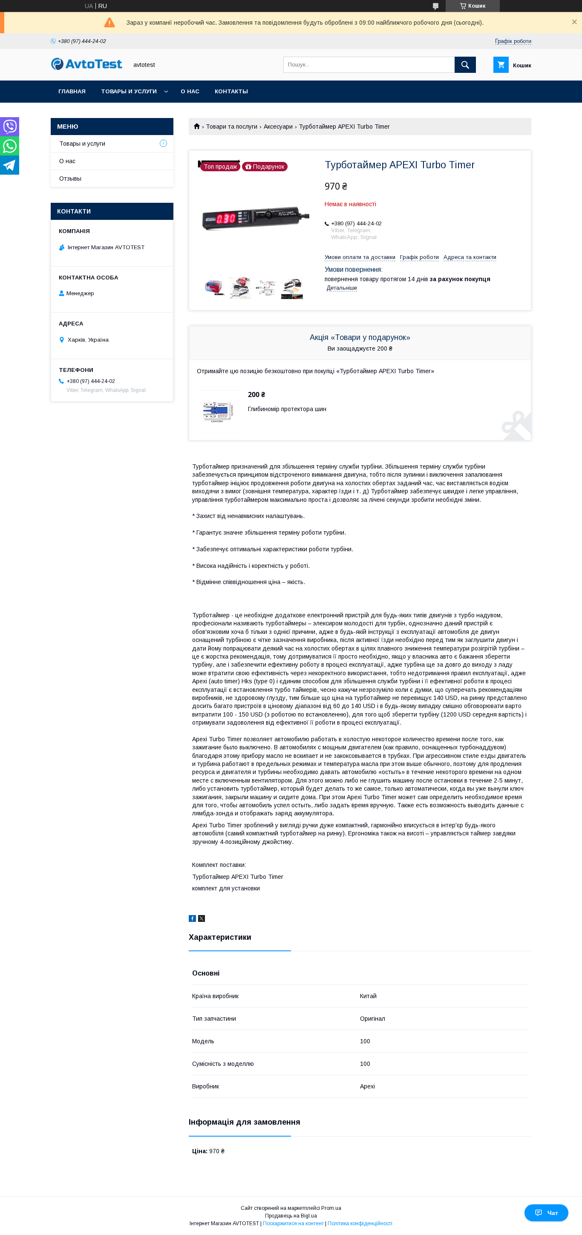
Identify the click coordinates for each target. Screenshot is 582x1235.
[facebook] (192, 919)
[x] (201, 919)
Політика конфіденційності (360, 1223)
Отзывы (70, 178)
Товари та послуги (231, 126)
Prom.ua (331, 1208)
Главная (72, 91)
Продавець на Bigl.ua (291, 1216)
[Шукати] (465, 65)
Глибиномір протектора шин (287, 409)
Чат (552, 1212)
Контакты (231, 91)
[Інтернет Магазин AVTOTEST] (87, 69)
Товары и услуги (129, 91)
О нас (190, 91)
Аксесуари (278, 126)
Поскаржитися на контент (293, 1223)
